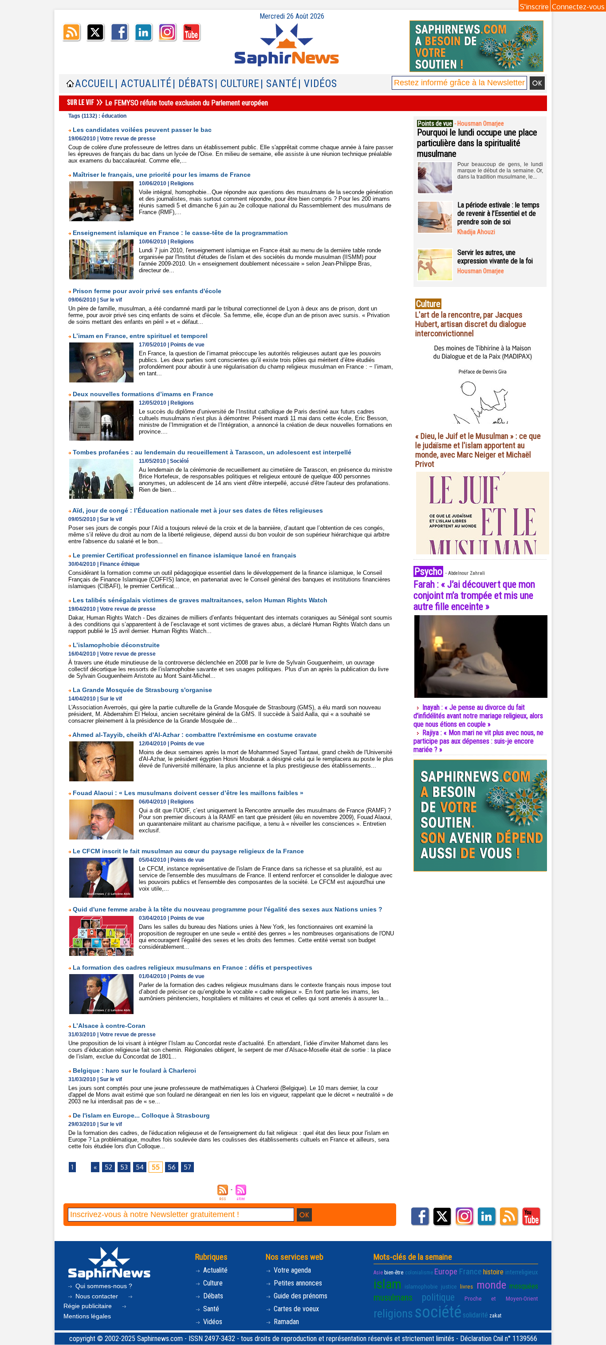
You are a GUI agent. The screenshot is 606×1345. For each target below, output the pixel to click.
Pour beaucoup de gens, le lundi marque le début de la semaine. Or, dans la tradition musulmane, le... (500, 170)
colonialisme (419, 1272)
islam (387, 1284)
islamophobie (421, 1286)
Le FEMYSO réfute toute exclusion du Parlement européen (186, 103)
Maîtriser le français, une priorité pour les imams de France (162, 174)
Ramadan (285, 1321)
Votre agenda (291, 1270)
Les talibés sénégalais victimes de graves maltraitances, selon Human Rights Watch (200, 600)
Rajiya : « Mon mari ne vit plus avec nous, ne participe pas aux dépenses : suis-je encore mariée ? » (478, 741)
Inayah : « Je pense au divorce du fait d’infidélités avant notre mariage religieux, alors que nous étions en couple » (478, 715)
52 (108, 1167)
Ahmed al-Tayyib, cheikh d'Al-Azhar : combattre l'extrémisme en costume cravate (194, 734)
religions (393, 1313)
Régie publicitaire (88, 1305)
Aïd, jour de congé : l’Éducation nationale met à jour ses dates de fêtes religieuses (197, 510)
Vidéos (211, 1321)
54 (140, 1167)
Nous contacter (97, 1296)
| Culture (237, 84)
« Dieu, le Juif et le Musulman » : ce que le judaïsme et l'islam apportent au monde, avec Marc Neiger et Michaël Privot (478, 450)
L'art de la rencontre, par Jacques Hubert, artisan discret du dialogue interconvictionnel (470, 324)
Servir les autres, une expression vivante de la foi (495, 256)
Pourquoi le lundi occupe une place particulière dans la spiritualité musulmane (477, 143)
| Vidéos (317, 84)
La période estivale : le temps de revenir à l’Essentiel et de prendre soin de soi (498, 213)
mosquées (523, 1286)
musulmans (393, 1297)
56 (172, 1167)
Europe (445, 1271)
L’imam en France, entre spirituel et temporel (140, 335)
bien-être (393, 1272)
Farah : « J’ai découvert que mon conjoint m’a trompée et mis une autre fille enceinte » (474, 595)
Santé (210, 1309)
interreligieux (521, 1272)
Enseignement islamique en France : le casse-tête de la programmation (180, 232)
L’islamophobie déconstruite (116, 645)
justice (449, 1286)
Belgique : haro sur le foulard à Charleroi (134, 1070)
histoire (493, 1272)
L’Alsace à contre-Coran (109, 1025)
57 (187, 1167)
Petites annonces (297, 1283)
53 (124, 1167)
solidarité (475, 1315)
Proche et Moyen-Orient (501, 1298)
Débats (212, 1296)
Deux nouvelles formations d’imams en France (143, 394)
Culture (212, 1283)
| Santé (278, 84)
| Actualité (143, 84)
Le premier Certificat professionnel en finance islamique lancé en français (184, 555)
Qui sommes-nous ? (103, 1285)
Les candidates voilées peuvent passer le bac (142, 129)
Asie (378, 1272)
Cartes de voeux (295, 1309)
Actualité (214, 1270)
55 (156, 1167)
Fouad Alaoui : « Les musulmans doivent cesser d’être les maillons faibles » (188, 792)
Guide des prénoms (299, 1296)
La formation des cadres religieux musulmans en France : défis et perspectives (192, 967)
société (437, 1312)
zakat (495, 1316)
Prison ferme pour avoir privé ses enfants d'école (147, 290)
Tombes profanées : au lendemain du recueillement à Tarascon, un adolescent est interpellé (212, 452)
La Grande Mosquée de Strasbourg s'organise (142, 689)
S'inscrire (534, 6)
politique (438, 1297)
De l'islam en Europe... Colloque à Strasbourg (141, 1115)
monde (491, 1284)
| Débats (193, 84)
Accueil (94, 84)
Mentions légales (87, 1316)
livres (466, 1286)
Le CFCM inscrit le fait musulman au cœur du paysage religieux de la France (188, 851)
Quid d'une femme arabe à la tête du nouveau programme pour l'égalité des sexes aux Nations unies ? (227, 909)
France (470, 1271)
